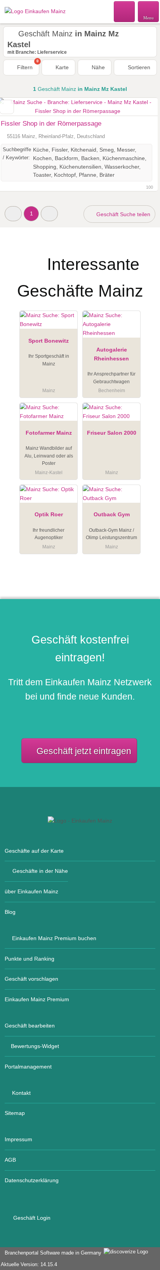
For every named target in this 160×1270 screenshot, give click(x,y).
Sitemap (15, 1113)
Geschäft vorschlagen (31, 979)
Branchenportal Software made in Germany (51, 1253)
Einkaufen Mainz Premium (37, 999)
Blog (10, 912)
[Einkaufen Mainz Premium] (144, 258)
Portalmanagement (28, 1066)
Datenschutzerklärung (32, 1180)
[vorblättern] (138, 107)
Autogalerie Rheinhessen (111, 354)
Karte (61, 67)
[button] (13, 213)
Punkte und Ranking (29, 959)
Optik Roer (49, 514)
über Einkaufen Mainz (31, 891)
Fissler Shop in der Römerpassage (51, 123)
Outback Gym (112, 514)
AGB (10, 1160)
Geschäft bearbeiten (30, 1025)
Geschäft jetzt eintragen (84, 751)
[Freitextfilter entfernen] (125, 11)
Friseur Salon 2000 (111, 433)
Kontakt (21, 1093)
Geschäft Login (31, 1218)
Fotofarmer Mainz (49, 433)
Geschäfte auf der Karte (34, 851)
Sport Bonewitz (48, 341)
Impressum (18, 1139)
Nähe (97, 67)
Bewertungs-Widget (35, 1046)
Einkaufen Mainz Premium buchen (54, 938)
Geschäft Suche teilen (122, 214)
